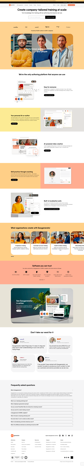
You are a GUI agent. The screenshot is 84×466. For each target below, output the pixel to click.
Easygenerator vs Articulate (51, 442)
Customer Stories (38, 446)
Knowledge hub (37, 442)
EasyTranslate (13, 444)
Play (18, 310)
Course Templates (38, 444)
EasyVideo (13, 446)
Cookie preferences (31, 461)
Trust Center (24, 446)
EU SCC (12, 461)
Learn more (14, 123)
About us (73, 2)
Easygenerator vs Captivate (51, 444)
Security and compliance (26, 444)
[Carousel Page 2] (12, 256)
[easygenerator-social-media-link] (64, 457)
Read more (54, 0)
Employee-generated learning (65, 442)
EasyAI (12, 442)
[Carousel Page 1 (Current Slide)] (11, 256)
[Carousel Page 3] (13, 256)
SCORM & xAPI (13, 451)
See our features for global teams (52, 208)
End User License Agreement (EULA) (20, 461)
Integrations (13, 453)
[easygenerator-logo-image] (12, 4)
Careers (70, 2)
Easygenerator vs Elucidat (50, 451)
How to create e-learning (64, 446)
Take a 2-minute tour (49, 95)
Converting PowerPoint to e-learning (66, 451)
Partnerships (65, 2)
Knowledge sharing (63, 444)
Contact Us (24, 451)
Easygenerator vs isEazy (50, 446)
